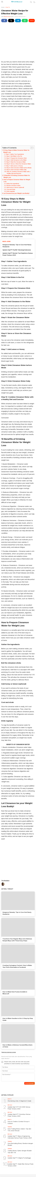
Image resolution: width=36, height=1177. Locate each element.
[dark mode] (34, 2)
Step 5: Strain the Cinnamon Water (16, 162)
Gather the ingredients (12, 183)
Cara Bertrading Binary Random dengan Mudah (20, 1144)
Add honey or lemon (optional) (15, 187)
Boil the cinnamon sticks (13, 185)
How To (8, 7)
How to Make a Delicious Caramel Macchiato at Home (17, 1046)
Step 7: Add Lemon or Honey (14, 166)
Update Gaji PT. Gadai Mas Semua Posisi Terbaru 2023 (20, 1165)
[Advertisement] (18, 41)
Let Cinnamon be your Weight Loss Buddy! (16, 193)
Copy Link (32, 20)
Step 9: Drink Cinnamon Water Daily (16, 169)
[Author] (3, 884)
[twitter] (11, 20)
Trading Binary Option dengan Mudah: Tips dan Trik (20, 1151)
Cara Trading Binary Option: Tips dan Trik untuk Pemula (19, 1129)
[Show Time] (25, 16)
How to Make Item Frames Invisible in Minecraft (15, 993)
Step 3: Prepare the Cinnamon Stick (16, 158)
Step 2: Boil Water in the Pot (14, 156)
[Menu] (2, 2)
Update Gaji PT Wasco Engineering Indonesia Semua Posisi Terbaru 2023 (20, 1137)
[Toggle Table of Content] (31, 147)
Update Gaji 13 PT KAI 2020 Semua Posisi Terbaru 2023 (19, 1108)
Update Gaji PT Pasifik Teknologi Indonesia (17, 250)
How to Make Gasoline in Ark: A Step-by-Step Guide (18, 1019)
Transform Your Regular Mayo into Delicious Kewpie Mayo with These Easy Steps (17, 940)
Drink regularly (11, 191)
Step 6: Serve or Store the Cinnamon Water (18, 164)
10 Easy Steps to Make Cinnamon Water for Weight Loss (16, 151)
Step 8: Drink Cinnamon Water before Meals (18, 167)
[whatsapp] (25, 20)
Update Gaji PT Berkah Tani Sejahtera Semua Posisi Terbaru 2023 (18, 254)
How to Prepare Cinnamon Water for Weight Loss (17, 180)
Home (2, 7)
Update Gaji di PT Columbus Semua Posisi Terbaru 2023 (19, 1115)
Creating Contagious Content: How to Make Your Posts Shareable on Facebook (17, 966)
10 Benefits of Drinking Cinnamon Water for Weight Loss (17, 176)
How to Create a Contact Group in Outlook (18, 1122)
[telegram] (18, 20)
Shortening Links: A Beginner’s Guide (19, 1101)
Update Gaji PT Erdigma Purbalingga (19, 1158)
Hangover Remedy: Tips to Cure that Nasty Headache (17, 245)
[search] (31, 2)
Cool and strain (11, 189)
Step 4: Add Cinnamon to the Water (16, 160)
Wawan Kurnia (7, 16)
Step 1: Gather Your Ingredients (15, 154)
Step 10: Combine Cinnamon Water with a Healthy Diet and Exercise (18, 172)
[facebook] (4, 20)
